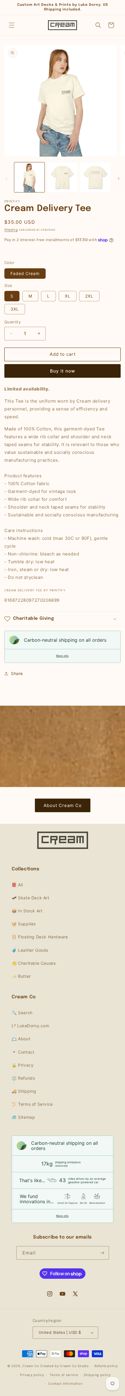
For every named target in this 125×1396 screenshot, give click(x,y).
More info (62, 655)
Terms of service (64, 1375)
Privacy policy (32, 1375)
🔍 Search (22, 1012)
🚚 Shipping (24, 1091)
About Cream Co (63, 805)
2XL (89, 295)
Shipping (11, 229)
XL (67, 295)
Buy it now (62, 371)
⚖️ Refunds (23, 1078)
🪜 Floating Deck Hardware (40, 936)
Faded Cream (25, 273)
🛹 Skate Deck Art (30, 897)
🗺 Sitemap (23, 1117)
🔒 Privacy (22, 1065)
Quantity (12, 322)
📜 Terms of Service (32, 1104)
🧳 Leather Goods (30, 950)
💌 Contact (23, 1052)
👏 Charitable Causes (34, 963)
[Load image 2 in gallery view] (62, 177)
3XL (14, 309)
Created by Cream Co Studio (64, 1366)
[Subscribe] (102, 1253)
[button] (11, 25)
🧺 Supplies (24, 923)
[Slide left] (6, 178)
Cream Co (30, 1366)
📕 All (17, 884)
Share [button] (17, 673)
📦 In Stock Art (27, 910)
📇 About (21, 1038)
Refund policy (106, 1366)
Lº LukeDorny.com (30, 1025)
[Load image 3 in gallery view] (95, 177)
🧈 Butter (21, 976)
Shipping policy (97, 1375)
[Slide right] (118, 178)
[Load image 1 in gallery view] (29, 177)
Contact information (65, 1384)
